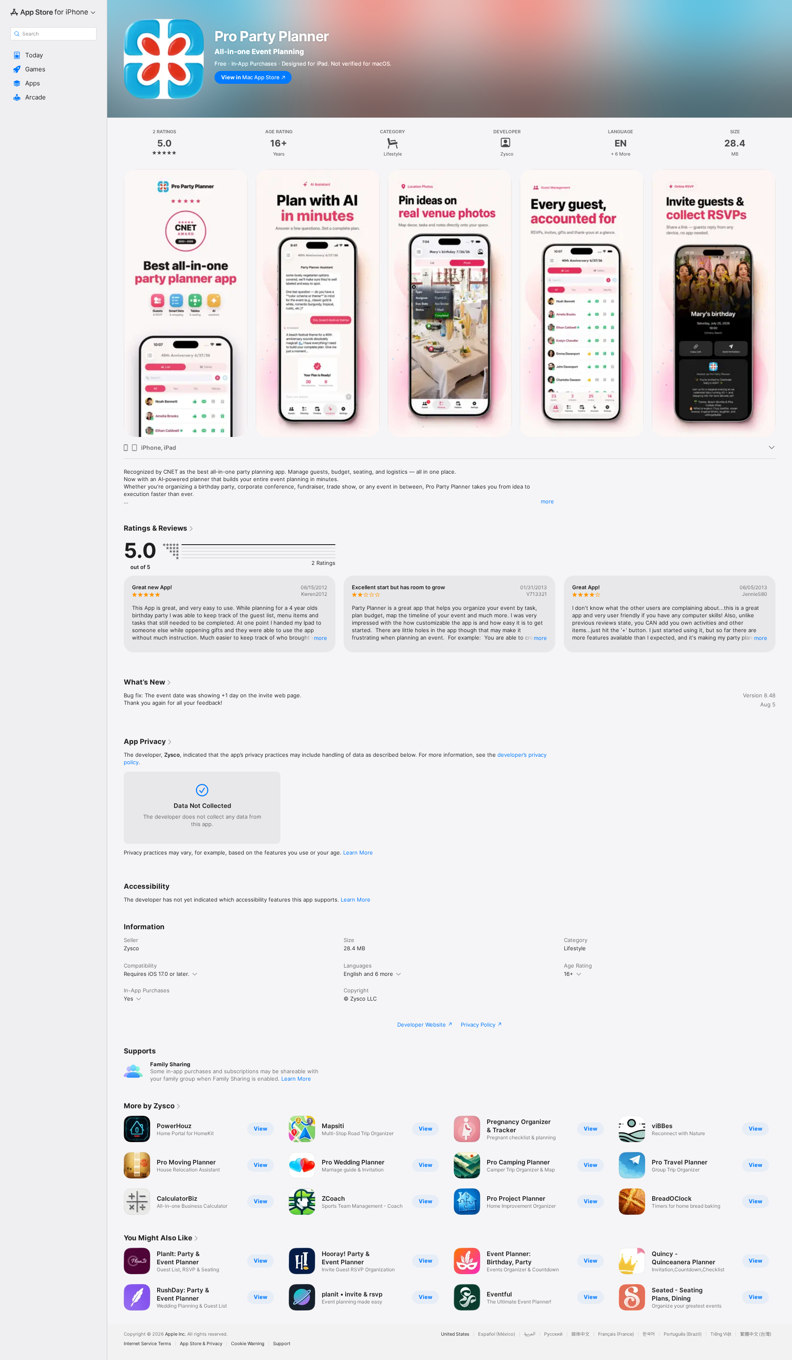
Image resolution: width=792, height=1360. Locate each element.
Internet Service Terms (147, 1343)
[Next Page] (784, 303)
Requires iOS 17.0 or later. (156, 973)
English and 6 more (368, 973)
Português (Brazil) (683, 1334)
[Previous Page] (115, 303)
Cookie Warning (247, 1343)
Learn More (358, 852)
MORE (320, 638)
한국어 (649, 1334)
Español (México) (496, 1334)
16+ (568, 973)
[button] (53, 55)
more (547, 501)
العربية (529, 1334)
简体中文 (580, 1334)
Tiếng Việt (720, 1334)
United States (455, 1334)
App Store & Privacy (201, 1343)
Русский (553, 1334)
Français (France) (616, 1334)
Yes (128, 998)
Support (281, 1343)
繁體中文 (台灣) (755, 1334)
